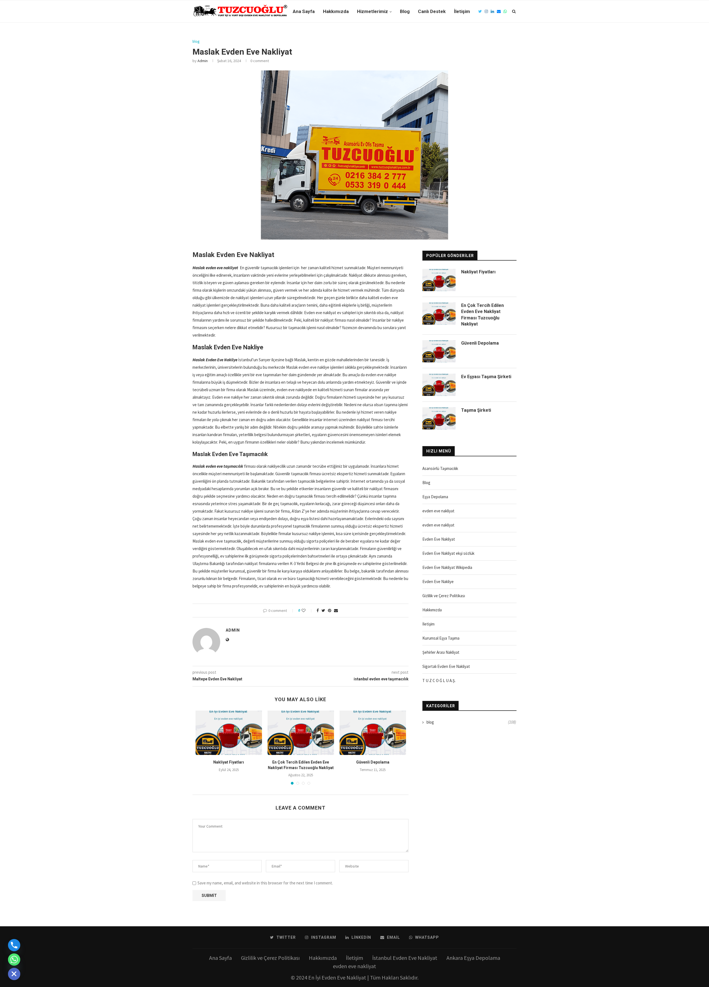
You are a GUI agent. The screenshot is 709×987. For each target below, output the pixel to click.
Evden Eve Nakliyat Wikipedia (447, 567)
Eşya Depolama (435, 496)
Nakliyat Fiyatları (228, 762)
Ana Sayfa (304, 11)
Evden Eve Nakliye (438, 581)
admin (202, 60)
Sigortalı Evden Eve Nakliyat (446, 666)
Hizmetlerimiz (372, 11)
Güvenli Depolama (372, 762)
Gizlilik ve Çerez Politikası (443, 595)
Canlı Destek (432, 11)
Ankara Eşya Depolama (473, 957)
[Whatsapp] (14, 959)
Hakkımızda (336, 11)
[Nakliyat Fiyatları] (229, 733)
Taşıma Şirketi (476, 410)
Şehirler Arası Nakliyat (440, 652)
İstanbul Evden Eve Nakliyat (404, 957)
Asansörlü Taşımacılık (440, 468)
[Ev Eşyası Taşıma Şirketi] (439, 385)
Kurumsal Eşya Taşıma (440, 638)
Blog (405, 11)
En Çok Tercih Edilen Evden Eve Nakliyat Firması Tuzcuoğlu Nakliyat (482, 315)
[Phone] (14, 945)
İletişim (462, 11)
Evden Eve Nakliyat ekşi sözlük (448, 553)
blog (195, 41)
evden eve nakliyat (438, 510)
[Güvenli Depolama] (373, 733)
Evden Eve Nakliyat (438, 539)
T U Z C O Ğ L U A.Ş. (439, 680)
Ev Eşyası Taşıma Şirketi (486, 376)
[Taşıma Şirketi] (439, 418)
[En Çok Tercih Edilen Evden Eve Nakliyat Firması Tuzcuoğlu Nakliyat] (301, 733)
